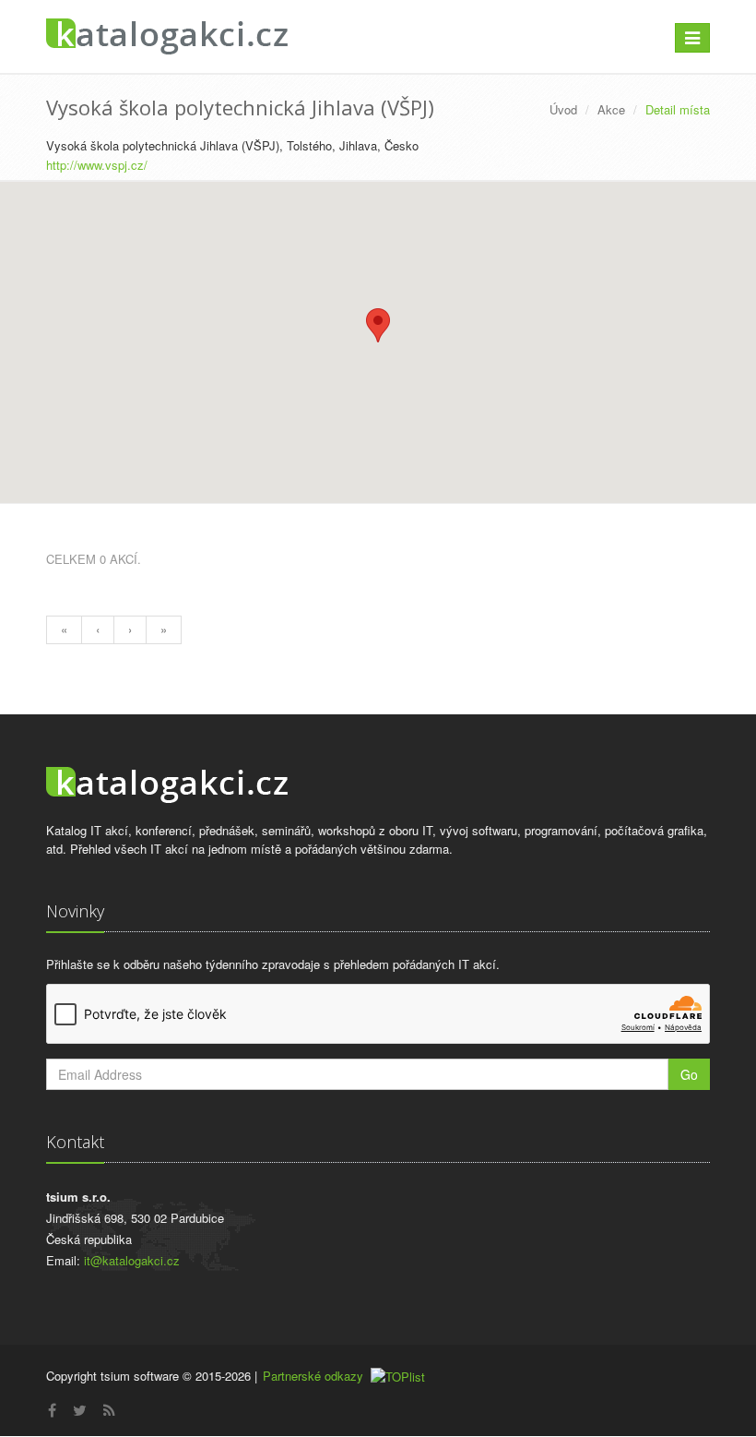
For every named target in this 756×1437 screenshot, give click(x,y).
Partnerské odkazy (313, 1375)
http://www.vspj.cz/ (97, 165)
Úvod (563, 109)
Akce (611, 109)
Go (689, 1074)
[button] (378, 325)
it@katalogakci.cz (132, 1260)
